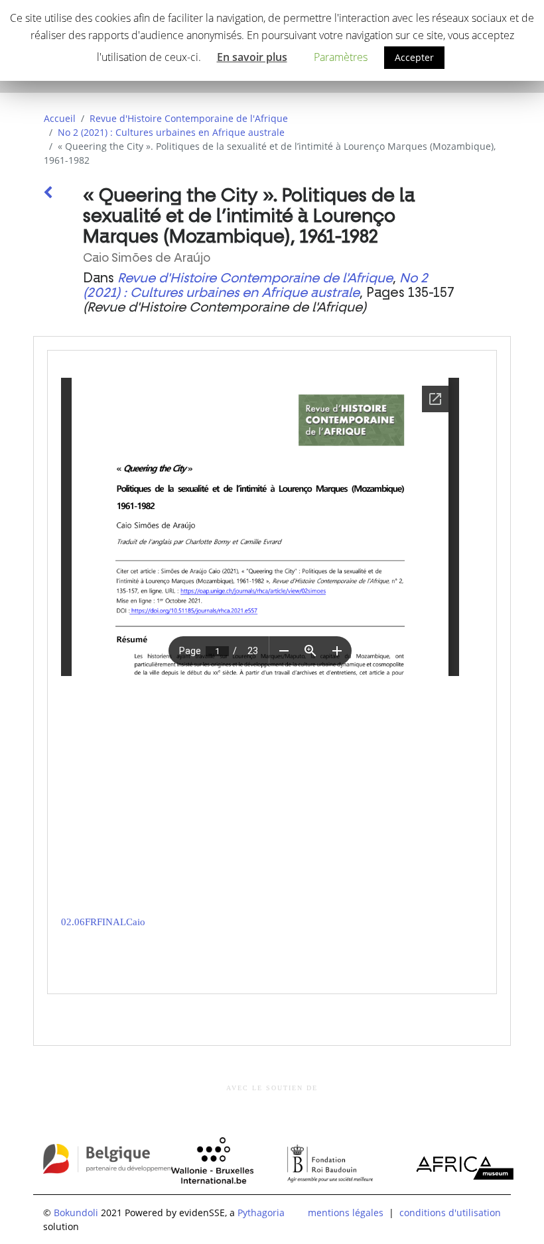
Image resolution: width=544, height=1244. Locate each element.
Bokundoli (76, 1212)
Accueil (60, 118)
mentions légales (345, 1212)
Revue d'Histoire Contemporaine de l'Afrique (189, 118)
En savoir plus (252, 57)
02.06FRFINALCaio (103, 922)
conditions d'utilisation (450, 1212)
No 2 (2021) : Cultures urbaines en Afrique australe (171, 132)
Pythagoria (261, 1212)
